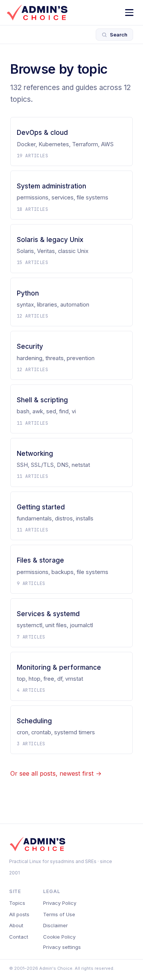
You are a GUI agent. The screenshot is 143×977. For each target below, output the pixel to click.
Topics (17, 903)
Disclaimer (55, 925)
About (16, 925)
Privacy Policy (59, 903)
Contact (18, 937)
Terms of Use (59, 914)
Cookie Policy (59, 937)
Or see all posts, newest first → (55, 773)
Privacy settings (62, 947)
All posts (19, 914)
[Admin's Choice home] (37, 12)
